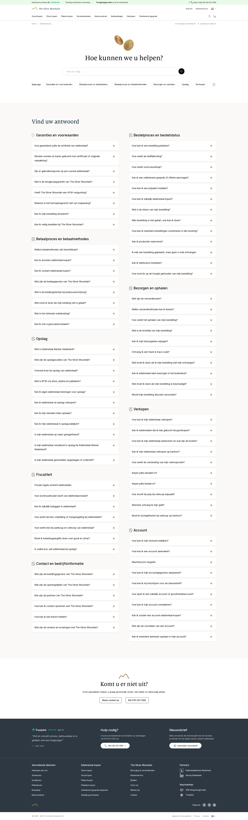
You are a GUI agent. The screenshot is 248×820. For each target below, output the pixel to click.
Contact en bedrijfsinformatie (59, 564)
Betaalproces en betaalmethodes (130, 84)
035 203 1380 (211, 2)
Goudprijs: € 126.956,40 (186, 24)
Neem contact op (110, 700)
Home (34, 24)
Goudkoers (36, 780)
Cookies (205, 816)
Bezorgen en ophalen (164, 84)
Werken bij (135, 790)
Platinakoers (37, 785)
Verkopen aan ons (40, 770)
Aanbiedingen (117, 16)
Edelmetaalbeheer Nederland (198, 770)
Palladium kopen (88, 785)
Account (140, 530)
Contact (133, 795)
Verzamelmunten (84, 16)
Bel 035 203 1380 (137, 700)
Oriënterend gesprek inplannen (94, 790)
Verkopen (131, 16)
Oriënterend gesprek (148, 16)
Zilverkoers (36, 775)
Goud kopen (37, 16)
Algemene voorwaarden (181, 816)
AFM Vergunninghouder (196, 790)
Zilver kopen (51, 16)
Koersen (189, 9)
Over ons (134, 785)
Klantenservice (202, 9)
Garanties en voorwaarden (59, 84)
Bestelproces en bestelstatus (93, 84)
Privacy (197, 816)
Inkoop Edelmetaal (194, 775)
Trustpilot (190, 795)
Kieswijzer (36, 790)
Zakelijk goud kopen (90, 795)
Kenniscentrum (101, 16)
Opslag (185, 84)
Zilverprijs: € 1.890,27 (208, 24)
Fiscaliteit (43, 475)
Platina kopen (67, 16)
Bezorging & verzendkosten (142, 770)
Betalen (133, 780)
